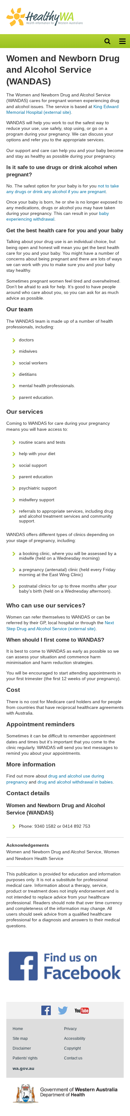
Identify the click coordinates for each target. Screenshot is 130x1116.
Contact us (73, 1058)
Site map (20, 1038)
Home (18, 1029)
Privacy (70, 1029)
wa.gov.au (23, 1068)
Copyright (72, 1048)
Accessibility (74, 1038)
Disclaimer (22, 1048)
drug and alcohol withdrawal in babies (75, 781)
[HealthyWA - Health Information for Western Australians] (44, 9)
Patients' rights (25, 1058)
